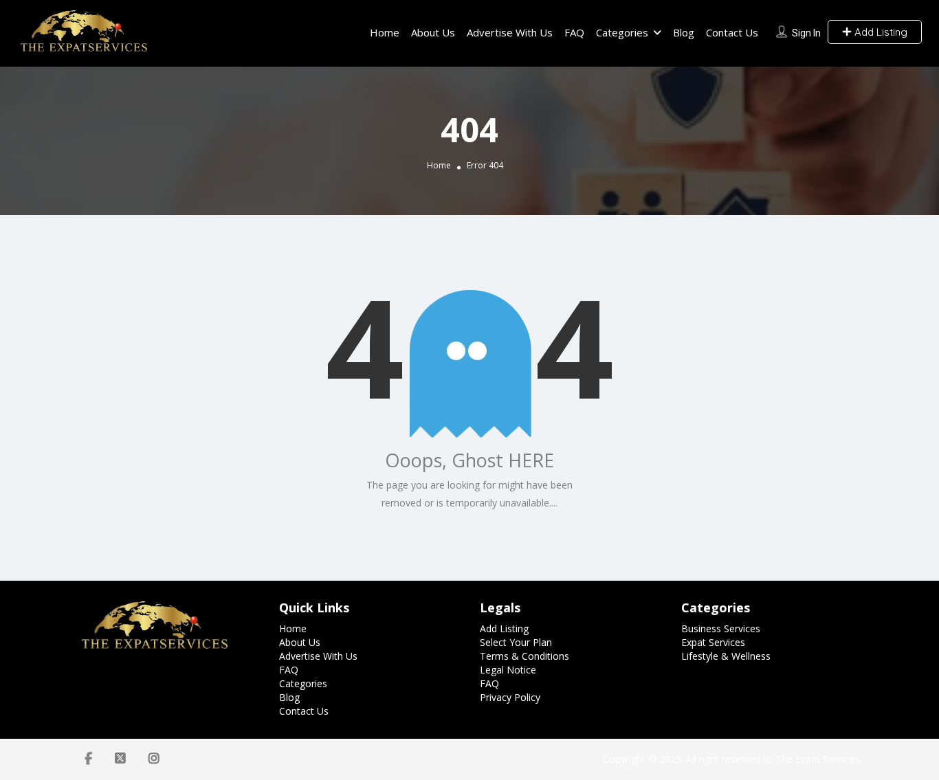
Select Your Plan (516, 642)
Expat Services (713, 642)
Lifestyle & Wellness (726, 655)
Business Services (720, 628)
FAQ (574, 32)
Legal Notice (508, 669)
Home (384, 32)
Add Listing (879, 31)
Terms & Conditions (524, 655)
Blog (683, 32)
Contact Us (732, 32)
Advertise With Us (510, 32)
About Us (433, 32)
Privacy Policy (510, 697)
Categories (622, 32)
